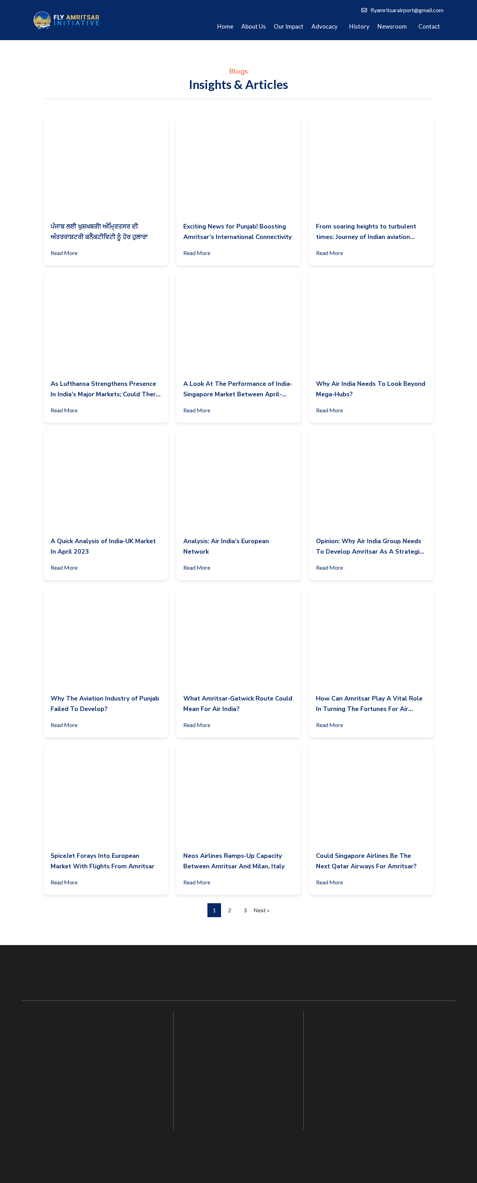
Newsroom (392, 26)
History (359, 26)
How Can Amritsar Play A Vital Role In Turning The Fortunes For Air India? (369, 709)
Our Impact (288, 26)
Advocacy (324, 26)
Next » (262, 910)
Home (225, 26)
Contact (429, 26)
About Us (253, 26)
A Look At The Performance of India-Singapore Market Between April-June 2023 (237, 394)
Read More (64, 252)
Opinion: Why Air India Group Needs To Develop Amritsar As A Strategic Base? (369, 551)
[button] (326, 26)
